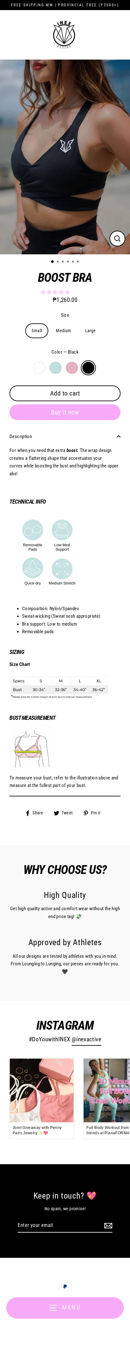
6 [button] (78, 262)
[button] (56, 292)
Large (90, 330)
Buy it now (65, 412)
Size (65, 315)
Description (20, 436)
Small (37, 330)
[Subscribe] (107, 1226)
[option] (65, 157)
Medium (63, 330)
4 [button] (68, 262)
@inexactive (86, 1039)
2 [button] (58, 262)
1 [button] (52, 261)
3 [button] (63, 262)
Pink (72, 368)
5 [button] (73, 262)
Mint (55, 368)
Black (88, 368)
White (39, 368)
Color (65, 352)
